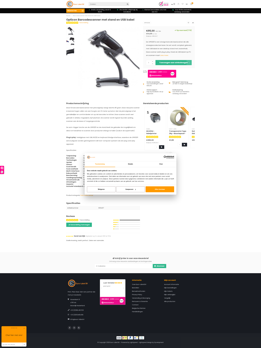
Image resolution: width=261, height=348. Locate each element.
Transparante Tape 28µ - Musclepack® (177, 132)
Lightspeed (134, 342)
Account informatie (171, 284)
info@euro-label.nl (77, 319)
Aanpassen (129, 189)
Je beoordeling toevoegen (79, 225)
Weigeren (101, 189)
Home (68, 16)
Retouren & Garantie (140, 301)
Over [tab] (161, 164)
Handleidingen (137, 311)
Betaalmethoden (138, 291)
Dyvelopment (159, 342)
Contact (135, 305)
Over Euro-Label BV (139, 284)
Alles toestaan (160, 189)
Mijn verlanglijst (169, 294)
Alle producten (169, 301)
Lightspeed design (145, 342)
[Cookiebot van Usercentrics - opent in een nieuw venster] (165, 157)
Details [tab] (130, 164)
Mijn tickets (168, 291)
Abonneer (160, 266)
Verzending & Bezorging (141, 298)
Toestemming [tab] (100, 164)
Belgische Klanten (138, 308)
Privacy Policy (137, 294)
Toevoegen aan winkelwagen (173, 62)
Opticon (147, 23)
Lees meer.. (164, 55)
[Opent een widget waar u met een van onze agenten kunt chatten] (14, 336)
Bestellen (135, 288)
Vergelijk (167, 298)
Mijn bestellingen (170, 288)
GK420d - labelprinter (151, 132)
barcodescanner (87, 195)
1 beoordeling (83, 23)
